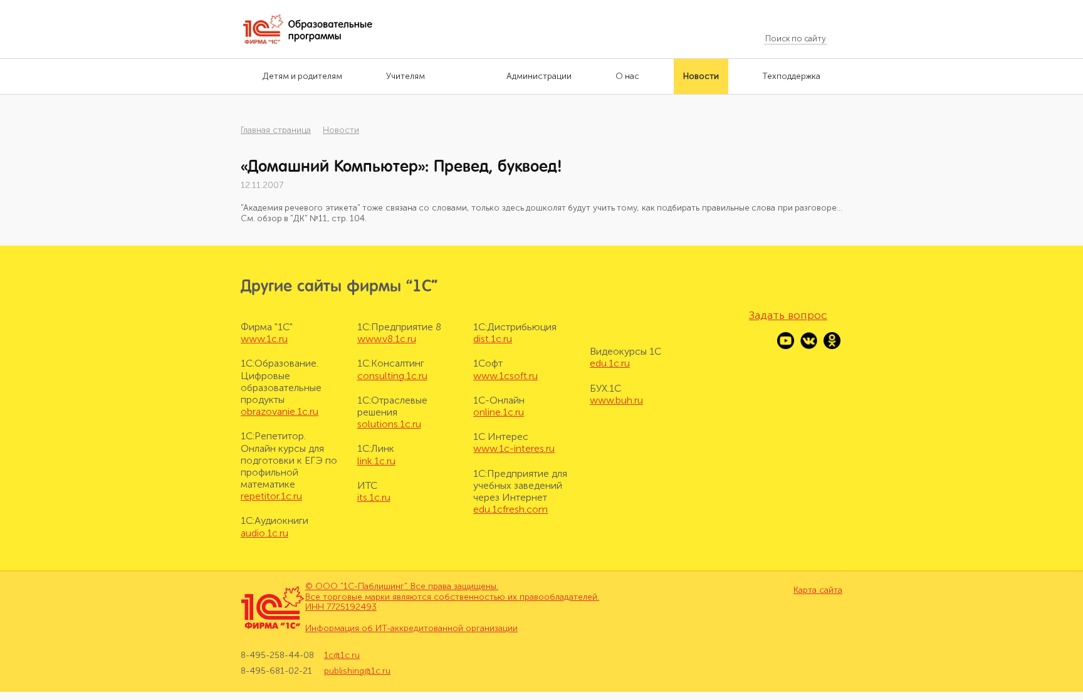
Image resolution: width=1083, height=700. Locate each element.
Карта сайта (817, 590)
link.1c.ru (376, 461)
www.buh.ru (616, 400)
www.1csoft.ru (505, 376)
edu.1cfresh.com (510, 509)
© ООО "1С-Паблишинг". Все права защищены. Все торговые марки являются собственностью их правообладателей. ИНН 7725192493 (452, 597)
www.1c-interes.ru (514, 448)
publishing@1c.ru (357, 671)
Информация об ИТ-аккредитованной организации (411, 628)
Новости (341, 130)
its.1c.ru (373, 497)
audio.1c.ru (264, 533)
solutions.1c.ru (389, 424)
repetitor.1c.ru (271, 496)
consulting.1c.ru (392, 376)
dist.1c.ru (492, 339)
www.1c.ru (264, 339)
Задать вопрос (788, 315)
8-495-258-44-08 (277, 655)
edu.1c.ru (610, 363)
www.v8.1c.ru (386, 339)
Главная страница (276, 130)
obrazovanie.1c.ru (279, 411)
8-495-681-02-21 (276, 671)
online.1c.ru (498, 412)
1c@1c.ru (342, 655)
